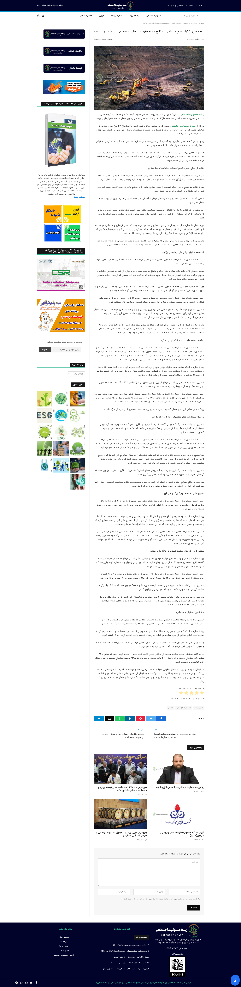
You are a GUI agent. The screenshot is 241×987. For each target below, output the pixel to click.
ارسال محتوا (41, 5)
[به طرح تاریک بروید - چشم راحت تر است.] (38, 16)
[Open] (235, 980)
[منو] (202, 16)
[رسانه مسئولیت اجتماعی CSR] (120, 5)
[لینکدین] (214, 136)
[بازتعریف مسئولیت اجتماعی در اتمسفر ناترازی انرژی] (178, 769)
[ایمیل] (214, 150)
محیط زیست (116, 15)
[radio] (202, 693)
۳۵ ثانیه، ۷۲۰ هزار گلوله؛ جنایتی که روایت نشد (130, 962)
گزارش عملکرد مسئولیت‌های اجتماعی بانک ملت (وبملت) (126, 968)
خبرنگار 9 (197, 39)
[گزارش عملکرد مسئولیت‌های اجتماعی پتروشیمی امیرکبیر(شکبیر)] (178, 814)
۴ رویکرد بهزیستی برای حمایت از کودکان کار (131, 945)
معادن (170, 707)
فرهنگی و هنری (177, 5)
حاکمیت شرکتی (86, 15)
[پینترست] (214, 143)
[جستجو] (43, 16)
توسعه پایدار (134, 15)
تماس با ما (51, 5)
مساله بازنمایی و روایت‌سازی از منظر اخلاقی (131, 957)
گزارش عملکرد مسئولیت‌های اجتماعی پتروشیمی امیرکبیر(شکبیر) (182, 834)
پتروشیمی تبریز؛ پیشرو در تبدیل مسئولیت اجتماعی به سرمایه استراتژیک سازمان (121, 834)
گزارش (101, 15)
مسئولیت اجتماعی (153, 15)
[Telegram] (214, 157)
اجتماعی (199, 5)
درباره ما (59, 5)
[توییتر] (214, 129)
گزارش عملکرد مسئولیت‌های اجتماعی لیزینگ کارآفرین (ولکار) (124, 951)
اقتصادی (189, 5)
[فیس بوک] (214, 122)
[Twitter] (31, 982)
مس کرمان (198, 707)
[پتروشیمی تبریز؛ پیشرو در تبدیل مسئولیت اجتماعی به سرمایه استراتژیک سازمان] (120, 814)
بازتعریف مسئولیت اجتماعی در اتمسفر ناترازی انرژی (180, 787)
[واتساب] (214, 164)
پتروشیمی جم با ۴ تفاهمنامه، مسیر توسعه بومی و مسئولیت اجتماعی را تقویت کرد (122, 789)
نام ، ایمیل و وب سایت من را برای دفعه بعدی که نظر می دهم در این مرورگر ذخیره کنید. (160, 899)
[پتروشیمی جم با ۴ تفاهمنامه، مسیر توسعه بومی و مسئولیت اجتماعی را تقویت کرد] (120, 769)
